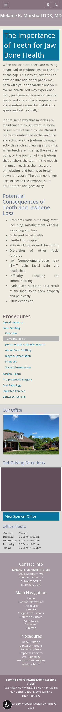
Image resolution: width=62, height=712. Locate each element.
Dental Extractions (14, 396)
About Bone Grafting (18, 350)
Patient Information (31, 602)
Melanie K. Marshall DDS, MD (31, 15)
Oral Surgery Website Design (24, 703)
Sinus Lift (11, 361)
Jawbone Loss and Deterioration (25, 344)
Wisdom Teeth (12, 373)
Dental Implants (13, 322)
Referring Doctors (31, 616)
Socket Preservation (18, 367)
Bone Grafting (11, 328)
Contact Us (31, 620)
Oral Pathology (12, 385)
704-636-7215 (32, 581)
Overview (11, 333)
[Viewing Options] (7, 704)
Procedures (17, 316)
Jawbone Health (16, 338)
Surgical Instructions (31, 613)
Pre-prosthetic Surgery (17, 379)
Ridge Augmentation (18, 355)
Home (31, 598)
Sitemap (31, 628)
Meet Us (31, 609)
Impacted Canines (14, 391)
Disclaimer (31, 624)
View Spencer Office (20, 516)
